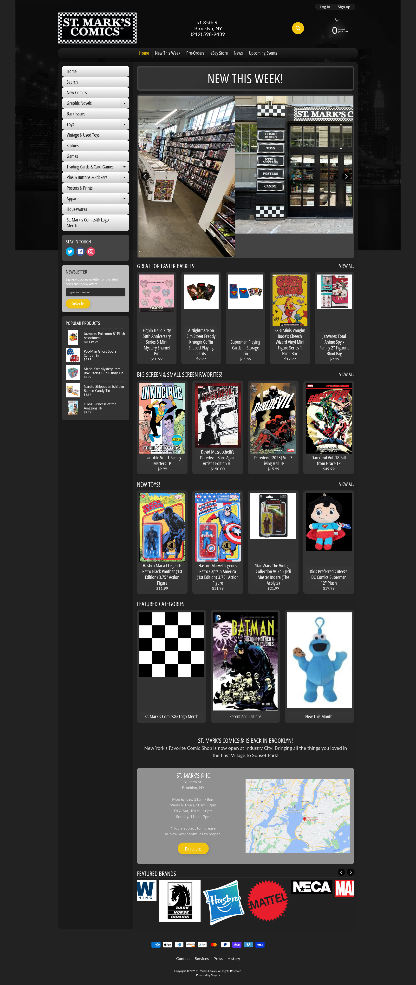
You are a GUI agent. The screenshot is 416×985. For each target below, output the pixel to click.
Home (144, 53)
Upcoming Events (263, 53)
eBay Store (219, 53)
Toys (98, 125)
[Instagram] (90, 251)
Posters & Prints (80, 188)
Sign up (344, 7)
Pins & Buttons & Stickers (98, 178)
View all (346, 265)
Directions (193, 848)
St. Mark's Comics (206, 970)
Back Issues (76, 113)
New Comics (77, 92)
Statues (73, 145)
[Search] (298, 28)
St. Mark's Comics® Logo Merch (88, 222)
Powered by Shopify (208, 975)
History (234, 958)
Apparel (98, 199)
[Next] (346, 176)
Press (218, 958)
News (238, 53)
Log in (325, 7)
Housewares (77, 209)
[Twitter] (70, 251)
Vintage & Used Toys (83, 135)
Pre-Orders (195, 53)
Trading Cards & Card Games (98, 167)
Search (72, 82)
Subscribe (78, 304)
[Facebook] (80, 251)
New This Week (167, 53)
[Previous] (145, 176)
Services (202, 958)
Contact (183, 958)
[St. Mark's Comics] (97, 28)
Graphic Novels (98, 104)
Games (72, 156)
